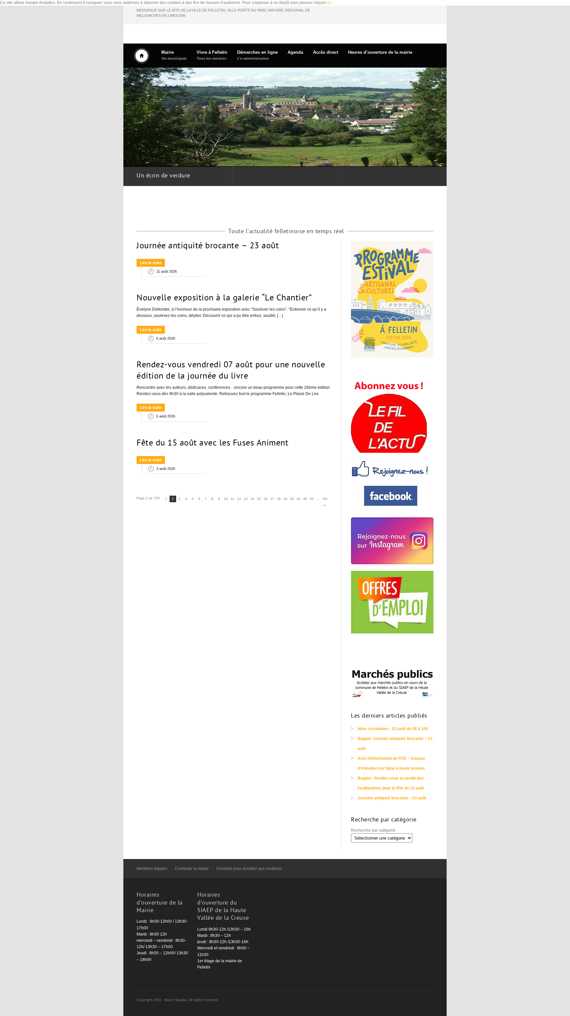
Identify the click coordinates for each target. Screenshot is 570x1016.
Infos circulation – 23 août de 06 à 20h (393, 728)
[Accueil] (141, 55)
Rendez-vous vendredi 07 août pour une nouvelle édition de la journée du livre (231, 371)
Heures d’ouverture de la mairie (380, 52)
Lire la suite (151, 263)
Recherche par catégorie (373, 830)
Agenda (295, 52)
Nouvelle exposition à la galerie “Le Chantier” (224, 298)
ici (329, 2)
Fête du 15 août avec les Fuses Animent (212, 443)
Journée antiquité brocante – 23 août (208, 246)
